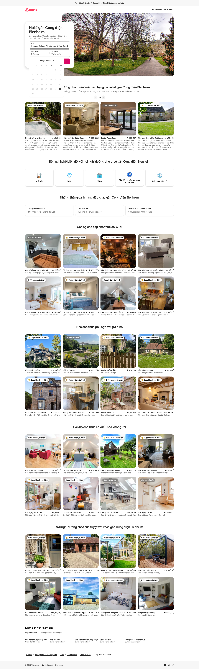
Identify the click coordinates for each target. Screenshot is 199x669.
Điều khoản (59, 665)
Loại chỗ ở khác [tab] (31, 633)
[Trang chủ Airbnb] (31, 9)
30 (60, 89)
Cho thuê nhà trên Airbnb (162, 9)
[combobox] (49, 46)
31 (33, 94)
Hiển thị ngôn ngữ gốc (115, 3)
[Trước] (95, 97)
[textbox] (39, 54)
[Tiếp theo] (103, 97)
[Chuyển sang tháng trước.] (33, 60)
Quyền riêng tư (47, 665)
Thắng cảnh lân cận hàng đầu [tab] (52, 633)
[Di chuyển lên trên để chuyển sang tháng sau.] (60, 60)
